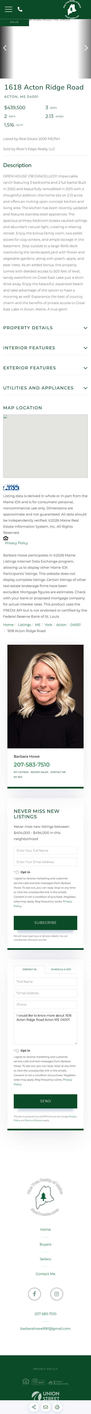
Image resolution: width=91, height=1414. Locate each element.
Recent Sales (39, 772)
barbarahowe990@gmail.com (45, 1329)
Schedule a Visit (61, 969)
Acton (61, 625)
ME (38, 625)
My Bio (18, 777)
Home (8, 625)
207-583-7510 (21, 10)
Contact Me (58, 772)
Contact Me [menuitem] (45, 1274)
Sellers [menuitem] (45, 1259)
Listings (24, 625)
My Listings (21, 772)
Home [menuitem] (45, 1230)
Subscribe (45, 923)
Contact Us (29, 969)
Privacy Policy (16, 543)
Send (45, 1101)
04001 (75, 625)
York (48, 625)
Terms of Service (34, 1120)
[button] (7, 48)
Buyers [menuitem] (45, 1245)
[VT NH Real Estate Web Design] (45, 1397)
